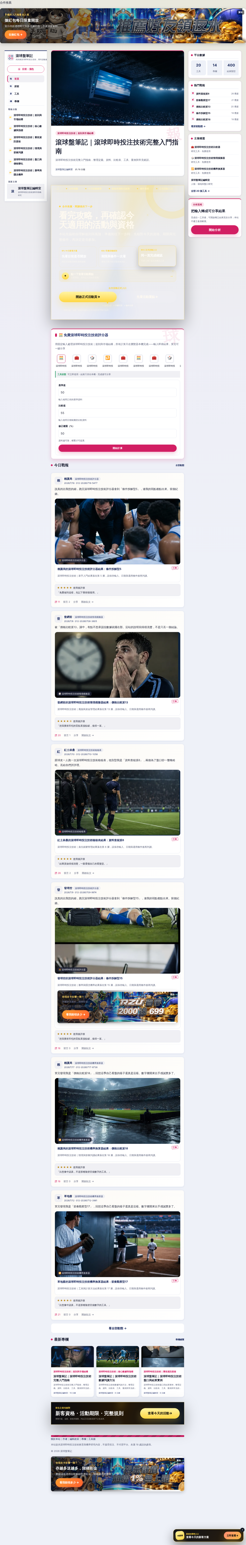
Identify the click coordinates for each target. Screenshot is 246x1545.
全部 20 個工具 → (200, 190)
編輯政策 (74, 1438)
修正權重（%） (67, 426)
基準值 (62, 385)
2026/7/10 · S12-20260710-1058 (81, 754)
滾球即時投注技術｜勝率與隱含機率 (25, 172)
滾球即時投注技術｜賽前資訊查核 (25, 139)
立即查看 (232, 1535)
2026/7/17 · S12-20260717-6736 (80, 1067)
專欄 (14, 101)
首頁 (14, 78)
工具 (14, 93)
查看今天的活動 (160, 1413)
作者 (65, 1438)
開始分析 (215, 230)
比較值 (62, 405)
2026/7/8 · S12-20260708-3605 (80, 621)
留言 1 (67, 735)
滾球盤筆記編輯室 (64, 169)
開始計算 (117, 447)
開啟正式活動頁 (88, 297)
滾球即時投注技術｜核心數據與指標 (25, 128)
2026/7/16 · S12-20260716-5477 (80, 483)
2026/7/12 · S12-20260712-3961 (80, 1200)
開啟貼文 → (87, 602)
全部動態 (180, 465)
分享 (75, 602)
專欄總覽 (180, 1339)
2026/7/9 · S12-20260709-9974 (80, 892)
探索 (14, 86)
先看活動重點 (147, 297)
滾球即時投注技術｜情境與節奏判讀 (25, 150)
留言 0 (67, 1048)
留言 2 (66, 602)
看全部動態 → (118, 1328)
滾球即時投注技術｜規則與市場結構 (25, 117)
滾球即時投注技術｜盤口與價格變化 (25, 161)
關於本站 (55, 1438)
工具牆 (91, 1438)
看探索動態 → (198, 126)
